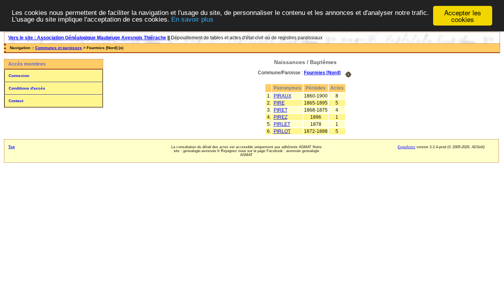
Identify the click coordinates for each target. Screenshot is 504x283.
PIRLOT (282, 131)
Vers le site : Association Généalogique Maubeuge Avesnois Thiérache (87, 37)
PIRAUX (282, 96)
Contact (16, 101)
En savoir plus (192, 19)
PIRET (280, 110)
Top (11, 147)
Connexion (19, 76)
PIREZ (280, 117)
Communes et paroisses (58, 48)
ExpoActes (406, 147)
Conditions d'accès (27, 88)
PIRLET (282, 124)
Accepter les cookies (462, 15)
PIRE (279, 103)
